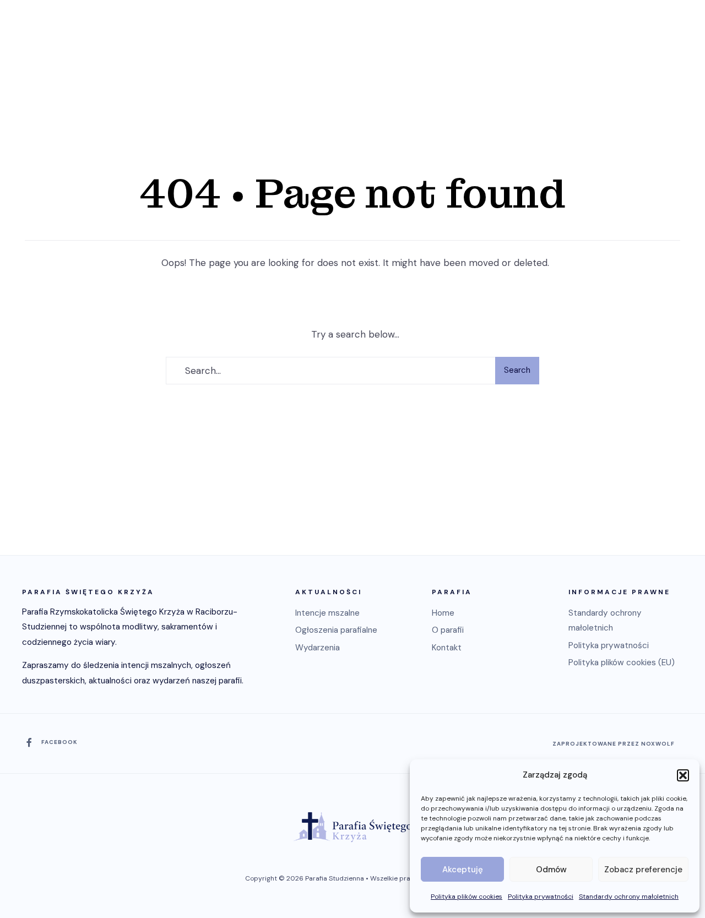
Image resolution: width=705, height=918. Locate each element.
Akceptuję (462, 869)
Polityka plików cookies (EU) (621, 662)
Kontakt (447, 647)
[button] (682, 775)
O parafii (448, 629)
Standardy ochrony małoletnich (629, 896)
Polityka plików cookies (466, 896)
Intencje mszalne (327, 612)
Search (517, 370)
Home (443, 612)
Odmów (551, 869)
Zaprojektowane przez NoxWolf (613, 743)
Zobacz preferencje (643, 869)
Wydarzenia (317, 647)
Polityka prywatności (540, 896)
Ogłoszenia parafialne (336, 629)
